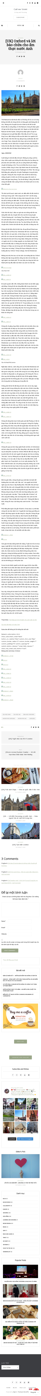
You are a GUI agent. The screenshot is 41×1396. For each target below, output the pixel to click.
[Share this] (17, 56)
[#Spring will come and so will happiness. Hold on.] (32, 1104)
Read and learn (7, 1234)
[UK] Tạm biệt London (20, 845)
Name (3, 921)
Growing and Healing (20, 1057)
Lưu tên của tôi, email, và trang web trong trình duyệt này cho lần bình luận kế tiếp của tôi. (20, 943)
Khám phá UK (22, 718)
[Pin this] (24, 56)
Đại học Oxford (28, 714)
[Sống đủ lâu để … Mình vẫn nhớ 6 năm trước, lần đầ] (8, 1104)
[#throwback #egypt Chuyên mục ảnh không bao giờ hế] (20, 1127)
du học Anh (6, 714)
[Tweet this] (19, 56)
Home (8, 1387)
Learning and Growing (9, 1220)
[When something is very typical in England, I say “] (8, 1127)
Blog (4, 1198)
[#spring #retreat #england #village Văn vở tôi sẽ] (20, 1104)
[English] (30, 1389)
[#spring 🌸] (8, 1115)
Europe (5, 1209)
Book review (6, 1202)
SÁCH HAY (20, 1041)
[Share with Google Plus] (21, 56)
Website (4, 934)
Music (4, 1227)
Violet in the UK (7, 1248)
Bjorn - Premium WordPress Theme (24, 1392)
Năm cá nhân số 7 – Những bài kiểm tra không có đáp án (20, 975)
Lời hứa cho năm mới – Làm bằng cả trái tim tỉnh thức (20, 1183)
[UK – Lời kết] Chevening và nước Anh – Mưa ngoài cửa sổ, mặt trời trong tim (21, 817)
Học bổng (6, 1216)
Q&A (4, 1230)
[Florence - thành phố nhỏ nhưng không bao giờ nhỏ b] (32, 1127)
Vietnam (5, 1244)
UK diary (20, 38)
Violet (20, 78)
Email (3, 927)
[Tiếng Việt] (31, 1389)
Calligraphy (6, 1205)
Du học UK (17, 714)
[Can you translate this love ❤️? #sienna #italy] (20, 1115)
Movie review (7, 1223)
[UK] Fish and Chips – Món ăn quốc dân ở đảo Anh (21, 790)
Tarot (4, 1237)
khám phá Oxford (9, 718)
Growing (20, 1180)
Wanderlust (6, 1251)
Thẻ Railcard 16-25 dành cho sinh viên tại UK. (23, 620)
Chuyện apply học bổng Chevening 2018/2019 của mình (20, 1281)
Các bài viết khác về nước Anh (10, 625)
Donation (32, 1387)
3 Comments (21, 81)
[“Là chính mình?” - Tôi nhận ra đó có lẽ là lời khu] (32, 1115)
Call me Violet (20, 9)
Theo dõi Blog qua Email (10, 960)
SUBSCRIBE (20, 17)
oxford (32, 718)
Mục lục (23, 1387)
